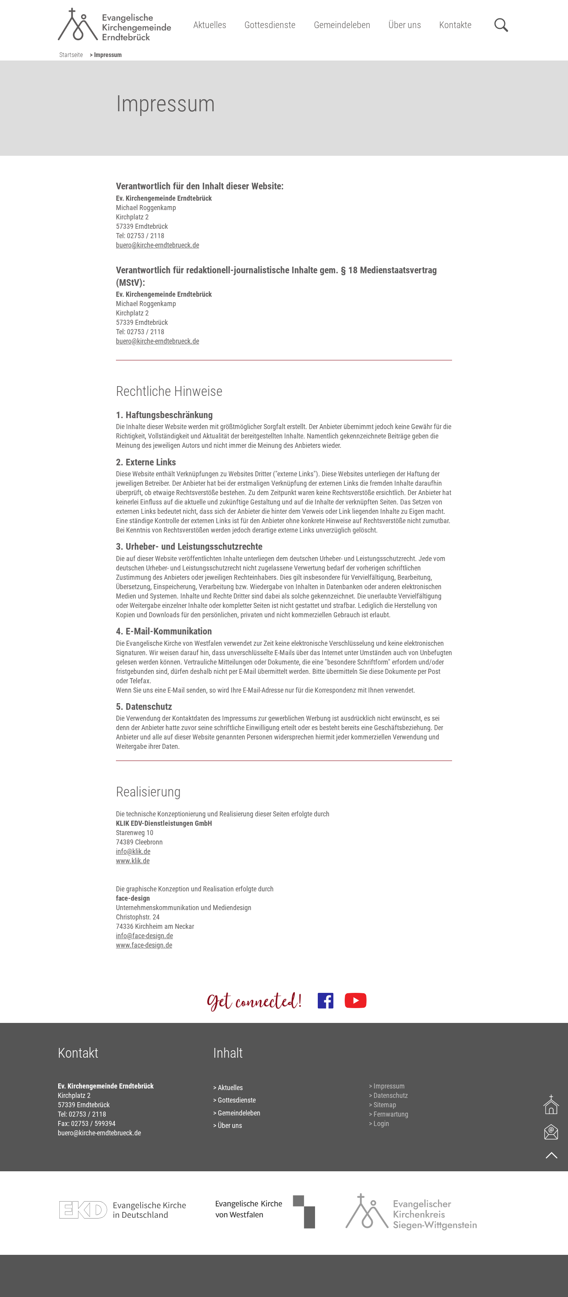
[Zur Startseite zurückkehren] (114, 10)
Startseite (71, 55)
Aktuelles (209, 25)
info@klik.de (133, 851)
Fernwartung (391, 1114)
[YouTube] (356, 1000)
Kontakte (455, 25)
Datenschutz (391, 1095)
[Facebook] (325, 1000)
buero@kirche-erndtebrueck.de (157, 245)
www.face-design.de (144, 945)
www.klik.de (133, 861)
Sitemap (385, 1105)
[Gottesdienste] (551, 1104)
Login (381, 1123)
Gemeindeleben (342, 25)
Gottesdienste (270, 25)
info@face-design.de (144, 936)
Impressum (389, 1086)
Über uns (404, 25)
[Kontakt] (551, 1131)
